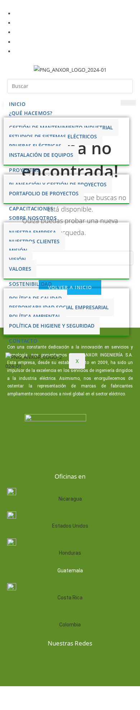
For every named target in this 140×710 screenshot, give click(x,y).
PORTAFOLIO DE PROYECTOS (44, 193)
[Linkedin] (58, 662)
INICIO (17, 104)
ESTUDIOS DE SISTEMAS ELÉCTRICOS (53, 136)
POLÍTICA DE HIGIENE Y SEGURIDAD (51, 325)
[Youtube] (81, 662)
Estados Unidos (70, 526)
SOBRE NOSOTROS (33, 217)
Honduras (70, 553)
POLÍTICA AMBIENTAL (35, 316)
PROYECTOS (24, 170)
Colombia (70, 624)
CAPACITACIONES (31, 208)
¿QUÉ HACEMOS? (30, 113)
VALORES (20, 268)
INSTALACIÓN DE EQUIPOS (41, 154)
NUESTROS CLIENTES (34, 241)
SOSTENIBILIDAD (30, 283)
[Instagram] (104, 662)
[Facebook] (35, 662)
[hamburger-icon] (128, 102)
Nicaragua (70, 499)
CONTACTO (23, 340)
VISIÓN (17, 259)
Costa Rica (70, 597)
